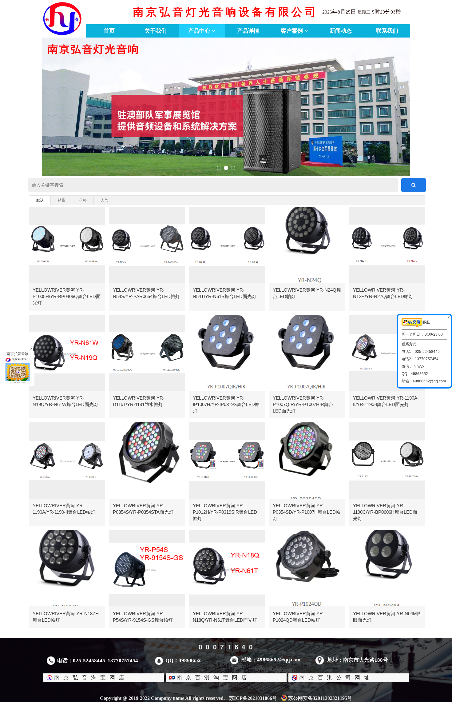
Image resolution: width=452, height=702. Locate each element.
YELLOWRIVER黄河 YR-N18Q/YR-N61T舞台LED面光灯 (225, 617)
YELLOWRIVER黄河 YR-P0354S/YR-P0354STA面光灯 (143, 509)
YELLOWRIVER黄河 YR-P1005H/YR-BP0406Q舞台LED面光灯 (67, 296)
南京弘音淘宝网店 (91, 678)
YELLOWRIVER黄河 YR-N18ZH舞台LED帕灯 (66, 617)
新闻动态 (341, 31)
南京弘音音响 (17, 354)
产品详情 (248, 31)
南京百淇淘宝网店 (213, 678)
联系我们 (387, 31)
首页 (109, 31)
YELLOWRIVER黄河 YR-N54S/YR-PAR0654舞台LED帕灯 (146, 293)
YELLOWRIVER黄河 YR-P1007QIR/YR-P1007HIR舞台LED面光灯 (303, 404)
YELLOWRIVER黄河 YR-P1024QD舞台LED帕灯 (298, 617)
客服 (426, 322)
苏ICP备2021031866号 (253, 698)
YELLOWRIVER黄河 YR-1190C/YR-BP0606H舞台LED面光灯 (385, 512)
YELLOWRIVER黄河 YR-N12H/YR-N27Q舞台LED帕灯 (383, 293)
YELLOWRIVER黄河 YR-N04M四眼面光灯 (387, 617)
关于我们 (156, 31)
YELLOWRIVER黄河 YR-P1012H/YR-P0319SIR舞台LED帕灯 (225, 512)
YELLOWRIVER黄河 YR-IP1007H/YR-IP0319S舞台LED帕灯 (226, 404)
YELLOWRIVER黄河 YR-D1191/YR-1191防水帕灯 (139, 401)
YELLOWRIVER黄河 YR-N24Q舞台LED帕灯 (307, 293)
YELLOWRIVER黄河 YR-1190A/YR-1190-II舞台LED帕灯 (64, 509)
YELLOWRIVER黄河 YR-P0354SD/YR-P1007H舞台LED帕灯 (306, 512)
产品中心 (200, 31)
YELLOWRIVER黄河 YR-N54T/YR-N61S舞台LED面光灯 (224, 293)
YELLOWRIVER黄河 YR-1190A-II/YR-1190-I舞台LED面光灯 (386, 401)
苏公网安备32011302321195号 (320, 698)
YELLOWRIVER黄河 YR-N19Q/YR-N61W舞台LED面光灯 (65, 401)
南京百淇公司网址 (336, 678)
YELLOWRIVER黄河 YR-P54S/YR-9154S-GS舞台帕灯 (143, 617)
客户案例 (292, 31)
